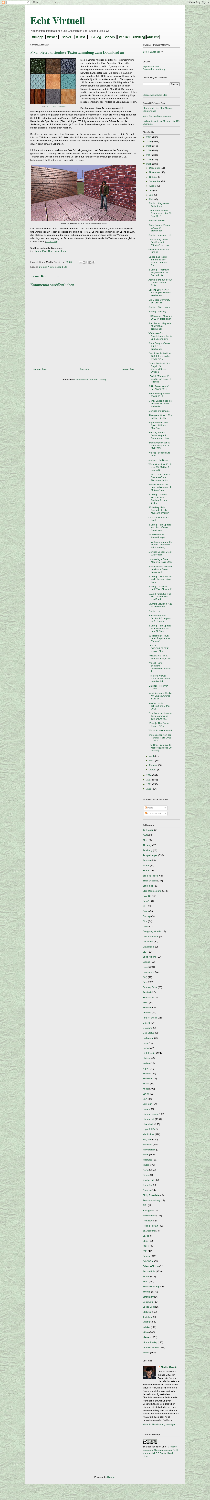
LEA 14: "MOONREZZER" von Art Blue (158, 648)
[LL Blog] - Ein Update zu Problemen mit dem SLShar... (159, 628)
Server (146, 1276)
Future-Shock (150, 1017)
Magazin (147, 1139)
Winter (146, 1352)
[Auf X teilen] (87, 262)
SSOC (146, 1246)
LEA (145, 1099)
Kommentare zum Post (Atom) (90, 379)
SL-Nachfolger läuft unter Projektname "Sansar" (159, 638)
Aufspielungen (150, 855)
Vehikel (146, 1327)
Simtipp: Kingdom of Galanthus (158, 204)
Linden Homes (150, 1114)
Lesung (146, 1109)
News (51, 267)
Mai (151, 199)
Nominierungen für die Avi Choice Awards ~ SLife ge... (160, 696)
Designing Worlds (152, 931)
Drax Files (148, 941)
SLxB (145, 1241)
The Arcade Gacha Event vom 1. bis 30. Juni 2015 (160, 213)
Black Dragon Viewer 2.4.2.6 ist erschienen (159, 228)
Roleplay (147, 1220)
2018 (149, 150)
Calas (146, 911)
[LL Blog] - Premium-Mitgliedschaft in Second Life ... (159, 272)
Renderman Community (56, 106)
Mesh (145, 1154)
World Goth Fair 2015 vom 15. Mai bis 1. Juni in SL (159, 467)
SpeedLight (149, 1306)
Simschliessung (151, 1286)
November (155, 172)
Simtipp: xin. (154, 611)
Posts (150, 807)
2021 (149, 137)
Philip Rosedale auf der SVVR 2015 (158, 387)
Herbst (146, 1048)
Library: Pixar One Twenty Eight (50, 251)
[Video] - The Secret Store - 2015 (158, 724)
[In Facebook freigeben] (90, 262)
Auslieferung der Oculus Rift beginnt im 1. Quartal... (159, 618)
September (155, 181)
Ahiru (145, 840)
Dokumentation (150, 936)
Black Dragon (150, 880)
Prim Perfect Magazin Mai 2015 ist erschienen (159, 326)
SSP (145, 1251)
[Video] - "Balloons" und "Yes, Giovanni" (159, 588)
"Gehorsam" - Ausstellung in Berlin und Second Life (160, 336)
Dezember (155, 168)
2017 (149, 155)
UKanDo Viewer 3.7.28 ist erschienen (160, 605)
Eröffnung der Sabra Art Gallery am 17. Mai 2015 (159, 445)
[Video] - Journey (157, 311)
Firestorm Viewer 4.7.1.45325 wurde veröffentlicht (159, 678)
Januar (153, 769)
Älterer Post (128, 369)
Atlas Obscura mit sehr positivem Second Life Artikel (160, 569)
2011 (149, 788)
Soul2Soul (148, 1302)
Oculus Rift (148, 1180)
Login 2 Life (149, 1129)
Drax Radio (148, 946)
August (153, 185)
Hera (145, 1043)
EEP (145, 951)
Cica (145, 921)
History (146, 1058)
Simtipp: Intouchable (159, 411)
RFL (145, 1205)
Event (146, 967)
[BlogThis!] (83, 262)
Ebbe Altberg (149, 956)
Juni (151, 195)
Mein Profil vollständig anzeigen (159, 1424)
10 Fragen (148, 830)
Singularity (148, 1296)
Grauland (147, 1028)
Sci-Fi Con (148, 1261)
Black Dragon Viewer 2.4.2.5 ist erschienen (159, 346)
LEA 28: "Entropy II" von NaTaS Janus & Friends (159, 379)
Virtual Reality (150, 1342)
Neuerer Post (40, 369)
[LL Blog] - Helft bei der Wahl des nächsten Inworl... (160, 579)
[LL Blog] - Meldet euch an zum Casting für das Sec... (157, 498)
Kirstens (147, 1073)
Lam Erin (147, 1104)
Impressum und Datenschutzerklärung (154, 68)
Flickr (145, 1002)
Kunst (146, 1088)
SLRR (146, 1235)
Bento (146, 870)
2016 (149, 159)
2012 (149, 784)
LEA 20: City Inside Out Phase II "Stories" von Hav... (159, 242)
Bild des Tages (150, 875)
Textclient (147, 1317)
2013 (149, 779)
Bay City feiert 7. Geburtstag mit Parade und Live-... (159, 435)
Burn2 (146, 901)
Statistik (147, 1312)
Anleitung (147, 850)
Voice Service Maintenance (157, 116)
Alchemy (147, 845)
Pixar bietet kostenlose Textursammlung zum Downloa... (160, 716)
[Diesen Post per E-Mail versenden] (80, 262)
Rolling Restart (150, 1225)
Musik (146, 1164)
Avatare (147, 860)
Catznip (147, 916)
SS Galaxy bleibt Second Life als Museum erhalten (158, 510)
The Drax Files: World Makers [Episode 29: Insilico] (160, 748)
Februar (153, 765)
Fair (145, 982)
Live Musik (148, 1124)
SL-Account (149, 1230)
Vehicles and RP (156, 220)
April (151, 756)
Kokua (146, 1083)
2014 (149, 775)
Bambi (146, 865)
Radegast (148, 1210)
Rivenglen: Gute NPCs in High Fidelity (160, 416)
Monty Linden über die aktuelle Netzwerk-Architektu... (160, 403)
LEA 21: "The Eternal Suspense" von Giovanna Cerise (159, 477)
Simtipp (146, 1291)
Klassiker (147, 1078)
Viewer (146, 1337)
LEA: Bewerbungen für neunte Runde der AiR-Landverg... (160, 545)
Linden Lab (148, 1119)
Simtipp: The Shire (158, 460)
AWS (145, 835)
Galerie (146, 1022)
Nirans (146, 1175)
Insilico (146, 1063)
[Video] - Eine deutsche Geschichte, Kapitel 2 (159, 667)
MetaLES (147, 1159)
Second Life (61, 267)
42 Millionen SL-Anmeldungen (156, 536)
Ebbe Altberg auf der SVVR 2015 (159, 395)
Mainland (147, 1144)
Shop (145, 1281)
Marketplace (149, 1149)
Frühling (147, 1012)
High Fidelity (149, 1053)
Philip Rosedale (151, 1195)
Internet (43, 267)
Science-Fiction (151, 1266)
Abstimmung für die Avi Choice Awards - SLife (160, 282)
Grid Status (148, 1033)
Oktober (153, 177)
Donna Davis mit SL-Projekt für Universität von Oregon (159, 367)
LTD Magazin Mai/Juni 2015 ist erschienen (160, 317)
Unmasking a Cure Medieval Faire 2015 (160, 560)
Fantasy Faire (150, 987)
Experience (148, 972)
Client (146, 926)
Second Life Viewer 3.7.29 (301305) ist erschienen (159, 292)
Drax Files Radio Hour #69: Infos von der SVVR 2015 (159, 356)
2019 (149, 146)
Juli (151, 190)
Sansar (146, 1256)
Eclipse (146, 962)
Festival (147, 992)
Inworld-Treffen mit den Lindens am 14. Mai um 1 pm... (160, 487)
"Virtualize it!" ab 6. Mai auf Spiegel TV (159, 657)
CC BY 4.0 (51, 241)
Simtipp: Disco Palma (159, 307)
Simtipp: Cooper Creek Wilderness (160, 553)
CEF (145, 906)
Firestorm (148, 997)
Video (146, 1332)
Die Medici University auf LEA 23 (159, 301)
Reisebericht (149, 1215)
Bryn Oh (147, 896)
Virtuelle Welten (151, 1347)
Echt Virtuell (57, 20)
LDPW (146, 1093)
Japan (146, 1068)
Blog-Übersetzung (152, 891)
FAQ (145, 977)
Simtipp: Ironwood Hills (160, 235)
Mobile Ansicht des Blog (155, 95)
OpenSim (147, 1185)
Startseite (84, 369)
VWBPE (147, 1322)
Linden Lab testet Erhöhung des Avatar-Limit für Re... (157, 260)
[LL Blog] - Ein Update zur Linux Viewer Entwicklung (159, 527)
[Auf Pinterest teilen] (93, 262)
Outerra (147, 1190)
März (152, 760)
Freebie (147, 1007)
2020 (149, 141)
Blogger (111, 1477)
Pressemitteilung (151, 1200)
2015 (149, 164)
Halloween (148, 1038)
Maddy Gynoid (169, 1367)
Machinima (148, 1134)
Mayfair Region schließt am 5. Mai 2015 (159, 706)
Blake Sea (148, 885)
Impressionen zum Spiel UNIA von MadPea (158, 425)
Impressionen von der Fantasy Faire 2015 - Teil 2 (159, 738)
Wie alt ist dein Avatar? (160, 730)
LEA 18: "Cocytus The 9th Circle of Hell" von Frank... (159, 597)
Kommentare (154, 813)
